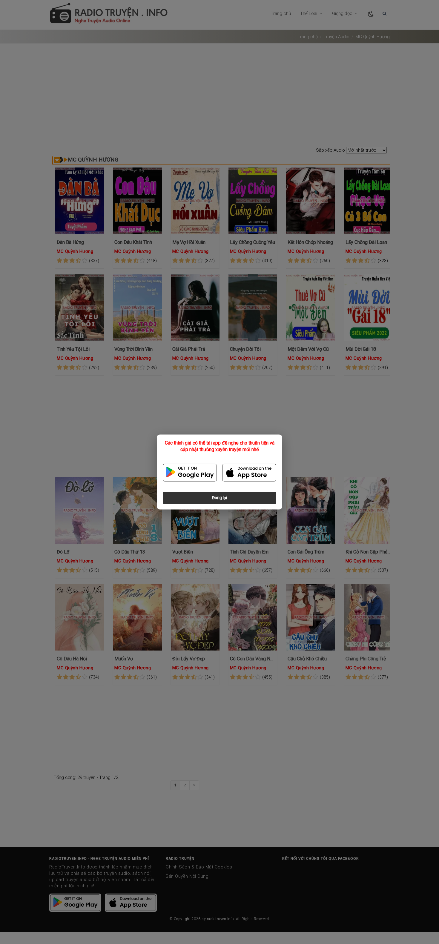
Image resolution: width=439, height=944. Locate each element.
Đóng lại (219, 498)
